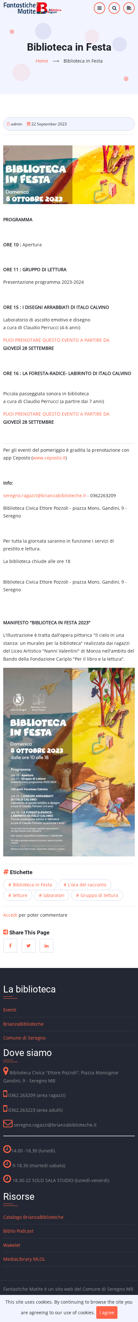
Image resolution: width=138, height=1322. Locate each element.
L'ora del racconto (87, 885)
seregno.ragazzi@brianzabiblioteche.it (44, 495)
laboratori (54, 895)
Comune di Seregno (24, 1038)
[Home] (32, 8)
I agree (106, 1312)
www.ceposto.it (49, 458)
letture (20, 895)
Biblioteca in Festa (32, 885)
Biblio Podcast (18, 1231)
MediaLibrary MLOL (24, 1259)
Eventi (9, 1010)
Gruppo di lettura (99, 895)
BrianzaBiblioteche (23, 1024)
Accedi (10, 915)
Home (42, 61)
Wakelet (11, 1245)
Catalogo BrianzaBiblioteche (33, 1217)
